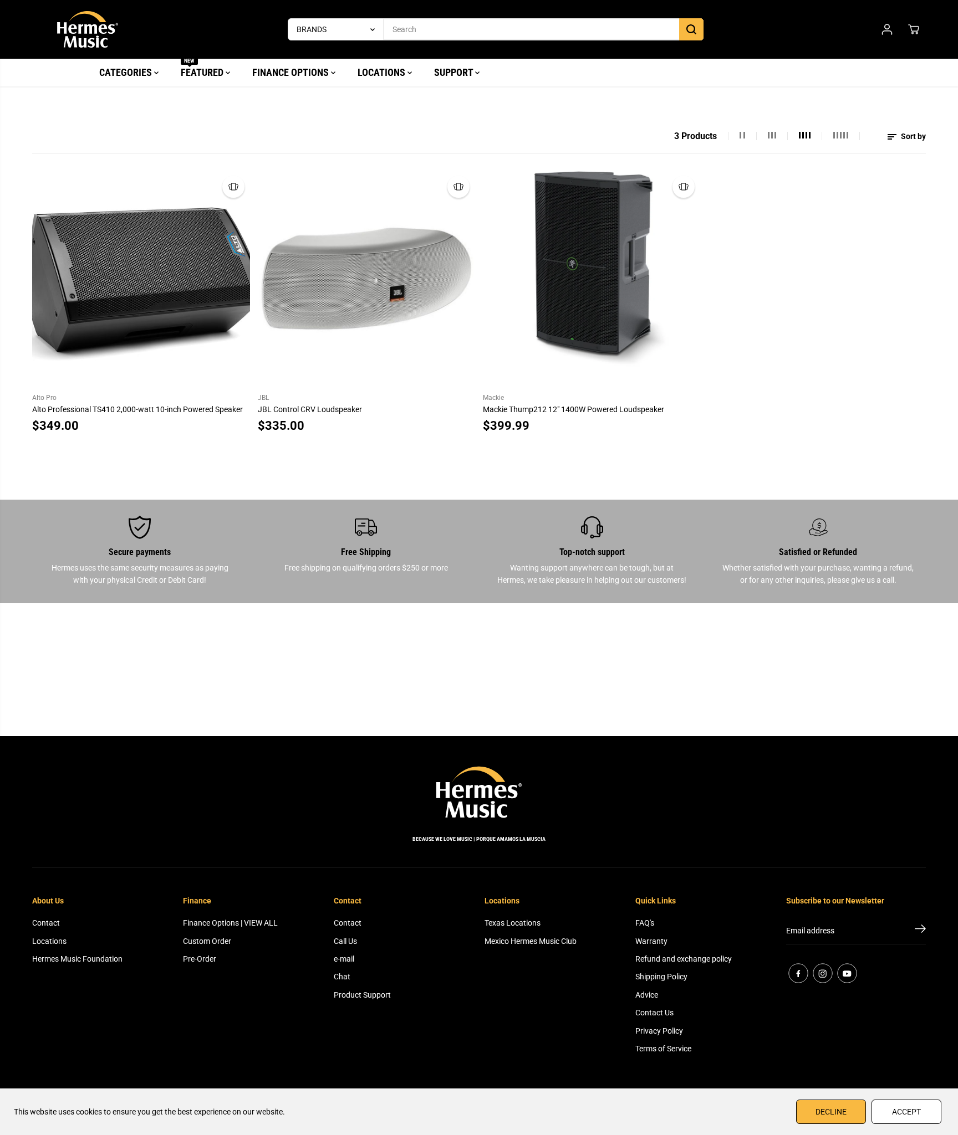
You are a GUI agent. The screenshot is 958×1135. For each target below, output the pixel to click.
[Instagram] (823, 973)
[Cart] (913, 29)
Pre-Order (199, 958)
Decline (831, 1111)
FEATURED (203, 68)
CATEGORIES (126, 72)
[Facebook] (798, 973)
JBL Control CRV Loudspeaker (310, 409)
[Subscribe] (920, 930)
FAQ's (644, 922)
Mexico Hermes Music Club (531, 941)
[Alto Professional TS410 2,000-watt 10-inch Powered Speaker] (140, 278)
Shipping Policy (661, 976)
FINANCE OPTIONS (291, 72)
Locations (49, 941)
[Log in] (887, 29)
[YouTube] (847, 973)
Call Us (345, 941)
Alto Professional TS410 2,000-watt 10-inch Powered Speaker (137, 409)
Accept (906, 1111)
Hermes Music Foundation (77, 958)
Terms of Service (663, 1048)
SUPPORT (454, 72)
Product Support (362, 994)
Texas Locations (513, 922)
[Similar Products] (233, 186)
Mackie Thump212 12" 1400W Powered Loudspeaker (573, 409)
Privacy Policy (659, 1030)
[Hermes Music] (87, 29)
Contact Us (654, 1012)
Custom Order (207, 941)
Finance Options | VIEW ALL (230, 922)
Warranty (651, 941)
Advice (646, 994)
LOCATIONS (382, 72)
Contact (46, 922)
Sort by (912, 136)
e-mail (344, 958)
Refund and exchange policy (683, 958)
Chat (342, 976)
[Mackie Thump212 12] (591, 278)
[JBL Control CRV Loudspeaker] (366, 278)
